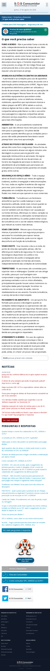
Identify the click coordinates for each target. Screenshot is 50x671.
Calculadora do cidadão (31, 624)
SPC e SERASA (4, 616)
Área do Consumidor (18, 574)
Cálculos (28, 627)
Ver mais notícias (10, 420)
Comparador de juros (31, 619)
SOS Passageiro (4, 622)
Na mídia (3, 646)
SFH (2, 636)
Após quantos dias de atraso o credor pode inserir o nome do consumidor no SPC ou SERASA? (24, 449)
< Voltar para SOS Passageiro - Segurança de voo (22, 24)
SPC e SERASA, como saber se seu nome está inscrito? (22, 518)
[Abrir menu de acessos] (47, 4)
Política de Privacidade (6, 649)
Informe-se (4, 633)
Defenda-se (4, 627)
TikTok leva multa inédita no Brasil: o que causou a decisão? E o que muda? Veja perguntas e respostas (24, 413)
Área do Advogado (30, 652)
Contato (28, 646)
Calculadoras (29, 622)
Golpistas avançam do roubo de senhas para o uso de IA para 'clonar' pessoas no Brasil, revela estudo (23, 407)
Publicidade (29, 668)
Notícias (28, 643)
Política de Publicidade (6, 652)
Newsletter (29, 649)
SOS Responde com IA (31, 616)
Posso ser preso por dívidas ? (13, 514)
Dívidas (3, 624)
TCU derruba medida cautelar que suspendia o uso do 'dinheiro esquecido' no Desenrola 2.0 (22, 401)
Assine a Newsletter (18, 568)
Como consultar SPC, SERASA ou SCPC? (17, 461)
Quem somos (4, 643)
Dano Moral (4, 619)
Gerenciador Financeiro (32, 630)
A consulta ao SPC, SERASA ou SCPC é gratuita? (20, 438)
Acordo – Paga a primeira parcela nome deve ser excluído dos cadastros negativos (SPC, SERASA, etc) (23, 523)
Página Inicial (7, 17)
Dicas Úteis (4, 630)
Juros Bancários (30, 633)
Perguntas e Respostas (22, 17)
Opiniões (3, 655)
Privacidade (21, 668)
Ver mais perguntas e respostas (17, 530)
